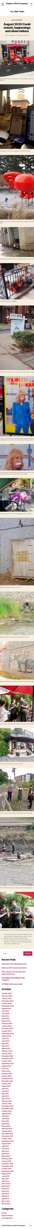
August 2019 (6, 1143)
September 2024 (8, 1006)
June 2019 (5, 1148)
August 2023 (6, 1036)
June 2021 (5, 1091)
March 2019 (6, 1156)
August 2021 (6, 1086)
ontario (16, 940)
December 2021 (7, 1078)
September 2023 (8, 1033)
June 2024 (5, 1013)
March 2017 (6, 1186)
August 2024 (6, 1008)
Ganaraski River (8, 936)
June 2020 (5, 1118)
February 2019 (7, 1159)
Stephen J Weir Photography (17, 3)
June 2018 (5, 1176)
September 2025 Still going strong (14, 964)
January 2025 (7, 998)
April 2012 (5, 1199)
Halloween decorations (20, 936)
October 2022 (7, 1061)
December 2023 (7, 1028)
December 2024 (7, 1001)
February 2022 (7, 1073)
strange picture (27, 942)
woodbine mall (15, 944)
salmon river (7, 942)
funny (30, 934)
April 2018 (5, 1181)
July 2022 (5, 1068)
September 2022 (8, 1063)
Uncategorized (17, 20)
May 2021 (5, 1093)
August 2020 (6, 1113)
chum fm (6, 934)
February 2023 (7, 1051)
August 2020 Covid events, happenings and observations (17, 27)
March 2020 (6, 1126)
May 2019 (5, 1151)
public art (28, 940)
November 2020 (7, 1108)
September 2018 (8, 1171)
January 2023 (7, 1053)
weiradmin (12, 35)
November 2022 (7, 1058)
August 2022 (6, 1066)
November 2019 (7, 1136)
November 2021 (7, 1081)
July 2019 (5, 1146)
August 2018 (6, 1174)
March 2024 (6, 1021)
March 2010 (6, 1204)
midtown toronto (9, 940)
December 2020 (7, 1106)
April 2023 (5, 1046)
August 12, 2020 (24, 35)
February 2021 (7, 1101)
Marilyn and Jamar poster (11, 938)
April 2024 (5, 1018)
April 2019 (5, 1154)
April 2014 (5, 1194)
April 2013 (5, 1196)
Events (4, 1213)
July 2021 (5, 1088)
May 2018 (5, 1179)
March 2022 (6, 1071)
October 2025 (7, 993)
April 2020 (5, 1123)
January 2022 (7, 1076)
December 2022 (7, 1056)
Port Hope (22, 940)
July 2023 (5, 1038)
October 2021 (6, 1083)
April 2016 (5, 1189)
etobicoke (25, 934)
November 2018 (7, 1166)
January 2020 (7, 1131)
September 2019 (8, 1141)
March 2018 (6, 1184)
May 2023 (5, 1043)
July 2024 (5, 1011)
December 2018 (7, 1164)
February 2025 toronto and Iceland (14, 968)
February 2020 (7, 1128)
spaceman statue (17, 942)
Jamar (29, 936)
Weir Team (7, 944)
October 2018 (6, 1169)
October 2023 (7, 1031)
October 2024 (7, 1003)
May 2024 (5, 1016)
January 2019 (7, 1161)
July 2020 (5, 1116)
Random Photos (7, 1215)
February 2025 (7, 996)
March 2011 (6, 1201)
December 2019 (7, 1133)
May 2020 (5, 1121)
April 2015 (5, 1191)
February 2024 (7, 1023)
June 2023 (5, 1041)
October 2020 (7, 1111)
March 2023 (6, 1048)
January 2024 (7, 1026)
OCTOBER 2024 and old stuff (12, 984)
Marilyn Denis (23, 938)
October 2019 (6, 1138)
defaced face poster (16, 934)
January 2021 (6, 1103)
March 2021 (6, 1098)
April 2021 (5, 1096)
